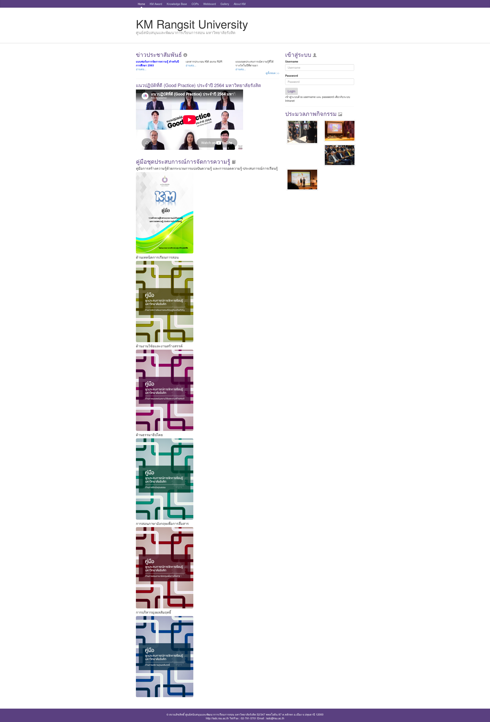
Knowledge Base (177, 4)
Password (291, 75)
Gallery (224, 4)
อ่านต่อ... (141, 69)
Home (141, 4)
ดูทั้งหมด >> (272, 73)
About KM (240, 4)
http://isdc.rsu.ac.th (217, 718)
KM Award (156, 4)
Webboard (209, 4)
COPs (195, 4)
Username (291, 61)
